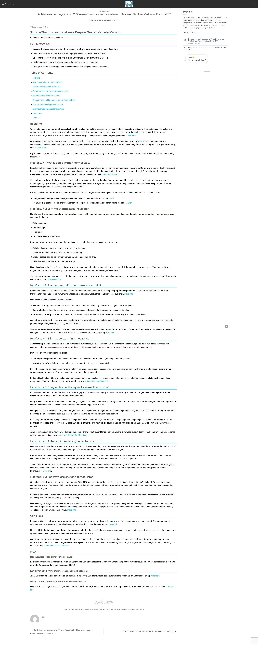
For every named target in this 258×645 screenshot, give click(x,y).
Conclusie (37, 113)
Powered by (179, 19)
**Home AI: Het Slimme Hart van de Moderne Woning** (148, 631)
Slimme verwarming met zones (46, 96)
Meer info (128, 294)
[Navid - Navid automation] (129, 4)
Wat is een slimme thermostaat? (47, 82)
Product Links (52, 546)
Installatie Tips (54, 279)
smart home (140, 609)
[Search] (13, 4)
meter (101, 609)
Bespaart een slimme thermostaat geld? (51, 91)
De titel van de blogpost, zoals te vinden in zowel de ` (207, 48)
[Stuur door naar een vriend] (103, 602)
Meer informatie (110, 174)
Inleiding (36, 78)
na (116, 20)
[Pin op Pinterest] (107, 602)
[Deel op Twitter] (100, 602)
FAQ (35, 118)
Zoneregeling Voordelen (97, 381)
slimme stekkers (129, 609)
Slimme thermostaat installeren (47, 87)
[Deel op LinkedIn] (111, 602)
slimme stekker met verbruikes (113, 609)
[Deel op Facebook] (96, 602)
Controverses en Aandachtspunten (48, 109)
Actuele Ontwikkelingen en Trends (48, 104)
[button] (5, 3)
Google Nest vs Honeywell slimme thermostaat (54, 100)
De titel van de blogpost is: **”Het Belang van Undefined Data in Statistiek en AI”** (206, 40)
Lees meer (131, 135)
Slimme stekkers (103, 11)
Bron (139, 141)
